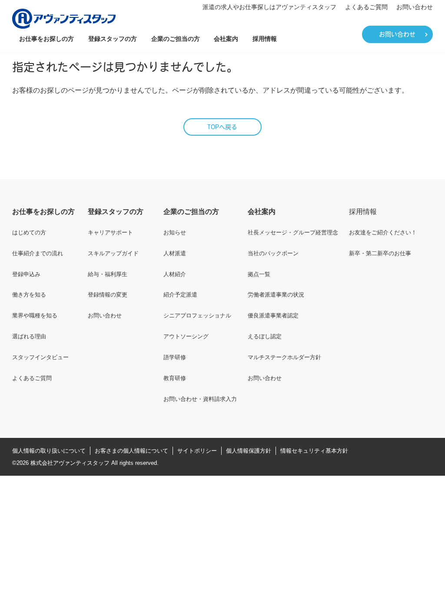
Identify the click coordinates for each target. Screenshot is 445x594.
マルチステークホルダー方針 (284, 357)
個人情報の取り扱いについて (49, 450)
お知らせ (174, 232)
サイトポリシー (197, 450)
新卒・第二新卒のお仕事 (380, 253)
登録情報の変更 (107, 294)
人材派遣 (174, 253)
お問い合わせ (414, 6)
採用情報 (264, 38)
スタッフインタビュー (40, 357)
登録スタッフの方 (112, 38)
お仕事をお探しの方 (46, 38)
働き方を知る (29, 294)
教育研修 (174, 378)
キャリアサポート (110, 232)
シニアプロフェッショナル (197, 315)
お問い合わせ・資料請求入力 (200, 399)
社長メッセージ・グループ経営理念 (293, 232)
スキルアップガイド (113, 253)
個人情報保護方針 (248, 450)
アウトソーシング (186, 336)
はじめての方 (29, 232)
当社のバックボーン (273, 253)
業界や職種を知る (34, 315)
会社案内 (226, 38)
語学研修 (174, 357)
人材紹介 (174, 274)
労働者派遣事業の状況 (276, 294)
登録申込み (26, 274)
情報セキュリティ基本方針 (314, 450)
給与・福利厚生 (107, 274)
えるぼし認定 (265, 336)
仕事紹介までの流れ (37, 253)
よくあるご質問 (366, 6)
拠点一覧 (259, 274)
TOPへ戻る (222, 127)
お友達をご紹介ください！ (383, 232)
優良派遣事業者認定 (273, 315)
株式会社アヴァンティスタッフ (70, 463)
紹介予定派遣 (180, 294)
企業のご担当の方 (175, 38)
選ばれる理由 (29, 336)
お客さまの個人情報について (131, 450)
